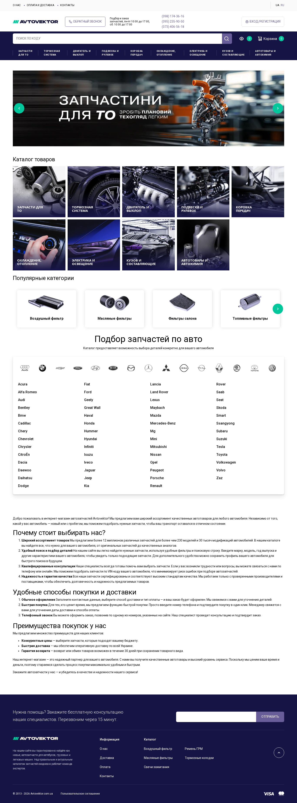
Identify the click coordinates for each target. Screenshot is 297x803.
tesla (220, 447)
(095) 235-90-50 (173, 21)
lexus (155, 400)
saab (220, 392)
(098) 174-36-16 (173, 16)
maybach (157, 408)
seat (220, 400)
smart (221, 415)
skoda (221, 408)
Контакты (67, 5)
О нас (17, 5)
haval (88, 415)
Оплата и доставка (40, 5)
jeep (88, 478)
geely (88, 400)
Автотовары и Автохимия (265, 53)
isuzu (88, 455)
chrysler (25, 447)
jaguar (89, 470)
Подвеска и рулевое (110, 53)
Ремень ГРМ (194, 748)
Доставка (107, 758)
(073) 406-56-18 (173, 26)
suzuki (221, 439)
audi (21, 400)
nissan (155, 455)
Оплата (105, 767)
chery (22, 431)
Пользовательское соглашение (80, 793)
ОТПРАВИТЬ (270, 716)
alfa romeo (27, 392)
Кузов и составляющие (233, 53)
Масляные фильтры (158, 758)
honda (89, 423)
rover (221, 384)
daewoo (24, 470)
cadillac (24, 423)
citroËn (24, 455)
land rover (159, 392)
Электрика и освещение (198, 53)
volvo (220, 470)
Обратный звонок (87, 21)
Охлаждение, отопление (166, 53)
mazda (155, 415)
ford (88, 392)
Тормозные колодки (199, 758)
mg (152, 431)
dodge (23, 486)
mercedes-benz (163, 423)
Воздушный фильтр (158, 748)
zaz (219, 478)
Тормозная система (52, 53)
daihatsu (25, 478)
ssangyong (225, 423)
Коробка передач (136, 53)
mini (153, 439)
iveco (88, 462)
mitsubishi (158, 447)
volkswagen (226, 462)
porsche (157, 478)
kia (86, 486)
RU (282, 5)
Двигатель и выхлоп (82, 53)
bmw (22, 415)
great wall (92, 408)
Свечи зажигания (156, 767)
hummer (91, 431)
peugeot (157, 470)
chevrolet (25, 439)
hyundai (90, 439)
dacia (22, 462)
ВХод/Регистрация (265, 21)
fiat (87, 384)
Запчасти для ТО (25, 53)
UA (277, 5)
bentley (24, 408)
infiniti (89, 447)
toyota (221, 455)
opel (153, 462)
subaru (222, 431)
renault (156, 486)
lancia (155, 384)
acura (22, 384)
